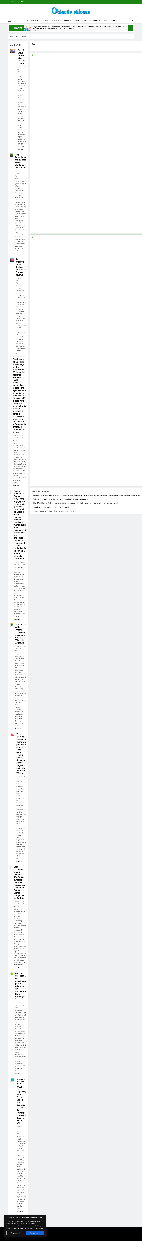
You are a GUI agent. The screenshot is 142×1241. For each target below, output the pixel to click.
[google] (16, 11)
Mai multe (20, 149)
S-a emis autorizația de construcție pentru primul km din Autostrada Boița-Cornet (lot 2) (20, 986)
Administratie (32, 21)
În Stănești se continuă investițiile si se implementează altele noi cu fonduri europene (60, 499)
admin (21, 66)
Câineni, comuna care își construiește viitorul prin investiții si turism (55, 511)
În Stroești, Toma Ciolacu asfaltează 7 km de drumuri (21, 267)
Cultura (96, 21)
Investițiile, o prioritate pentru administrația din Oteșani (51, 507)
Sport (105, 21)
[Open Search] (129, 20)
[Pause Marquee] (130, 28)
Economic (87, 21)
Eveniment (67, 21)
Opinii (113, 21)
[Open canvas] (9, 21)
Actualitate (56, 21)
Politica (44, 21)
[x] (14, 11)
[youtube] (19, 11)
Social (77, 21)
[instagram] (12, 11)
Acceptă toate (34, 1233)
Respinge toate (16, 1233)
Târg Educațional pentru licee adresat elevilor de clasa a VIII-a (20, 162)
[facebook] (9, 11)
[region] (25, 1226)
